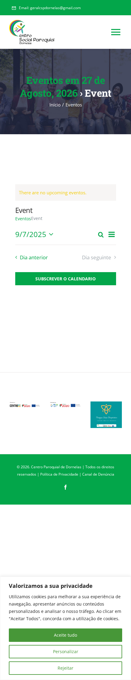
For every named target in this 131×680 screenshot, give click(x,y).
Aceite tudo (65, 635)
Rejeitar (65, 668)
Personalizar (65, 651)
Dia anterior (34, 257)
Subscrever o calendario (65, 278)
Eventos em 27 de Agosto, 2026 (62, 86)
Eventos (23, 218)
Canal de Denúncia (98, 474)
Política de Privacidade (59, 474)
